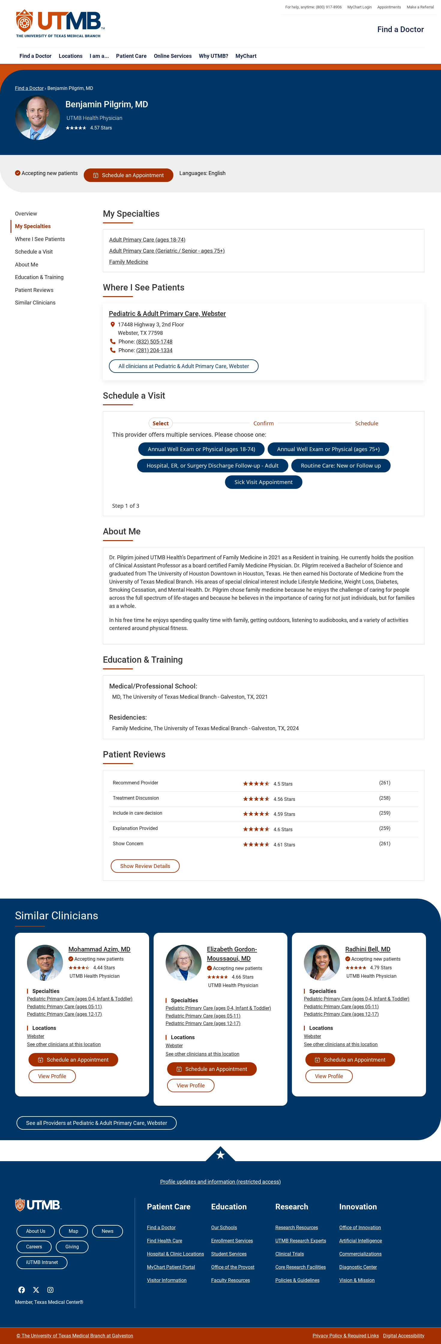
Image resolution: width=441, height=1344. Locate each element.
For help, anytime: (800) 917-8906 (313, 7)
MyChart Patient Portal (171, 1267)
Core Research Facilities (300, 1267)
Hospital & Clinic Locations (175, 1254)
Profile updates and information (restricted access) (220, 1182)
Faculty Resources (230, 1280)
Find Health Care (164, 1241)
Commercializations (360, 1254)
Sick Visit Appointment (264, 482)
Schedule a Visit (34, 252)
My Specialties (33, 226)
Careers (34, 1247)
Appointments (389, 7)
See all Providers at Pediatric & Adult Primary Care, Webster (96, 1123)
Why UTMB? (213, 56)
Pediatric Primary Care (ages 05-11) (64, 1006)
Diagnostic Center (358, 1267)
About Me (26, 265)
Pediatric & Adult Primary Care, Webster (167, 313)
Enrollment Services (232, 1241)
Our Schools (224, 1227)
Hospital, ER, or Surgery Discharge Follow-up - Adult (213, 465)
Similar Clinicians (35, 303)
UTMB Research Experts (300, 1241)
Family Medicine (128, 262)
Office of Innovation (360, 1227)
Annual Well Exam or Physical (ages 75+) (328, 449)
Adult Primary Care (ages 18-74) (147, 239)
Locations (70, 56)
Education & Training (39, 277)
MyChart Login (359, 7)
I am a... (99, 56)
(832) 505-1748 (154, 341)
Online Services (173, 56)
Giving (72, 1247)
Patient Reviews (34, 290)
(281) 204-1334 (154, 350)
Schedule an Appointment (132, 175)
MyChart (246, 56)
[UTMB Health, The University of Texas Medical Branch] (38, 1206)
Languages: (193, 173)
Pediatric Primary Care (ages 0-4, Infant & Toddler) (80, 999)
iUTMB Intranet (42, 1262)
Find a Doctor (400, 29)
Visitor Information (167, 1280)
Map (73, 1231)
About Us (35, 1231)
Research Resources (296, 1227)
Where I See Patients (40, 239)
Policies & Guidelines (297, 1280)
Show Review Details (145, 866)
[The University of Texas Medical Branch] (60, 24)
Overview (26, 214)
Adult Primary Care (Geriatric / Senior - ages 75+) (167, 251)
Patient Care (131, 56)
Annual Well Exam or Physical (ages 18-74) (201, 449)
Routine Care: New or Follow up (341, 465)
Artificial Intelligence (360, 1241)
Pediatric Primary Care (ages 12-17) (64, 1014)
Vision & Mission (357, 1280)
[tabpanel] (263, 470)
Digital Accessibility (403, 1336)
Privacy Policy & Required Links (346, 1336)
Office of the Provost (232, 1267)
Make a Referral (420, 7)
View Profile (52, 1076)
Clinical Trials (289, 1254)
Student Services (229, 1254)
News (107, 1231)
